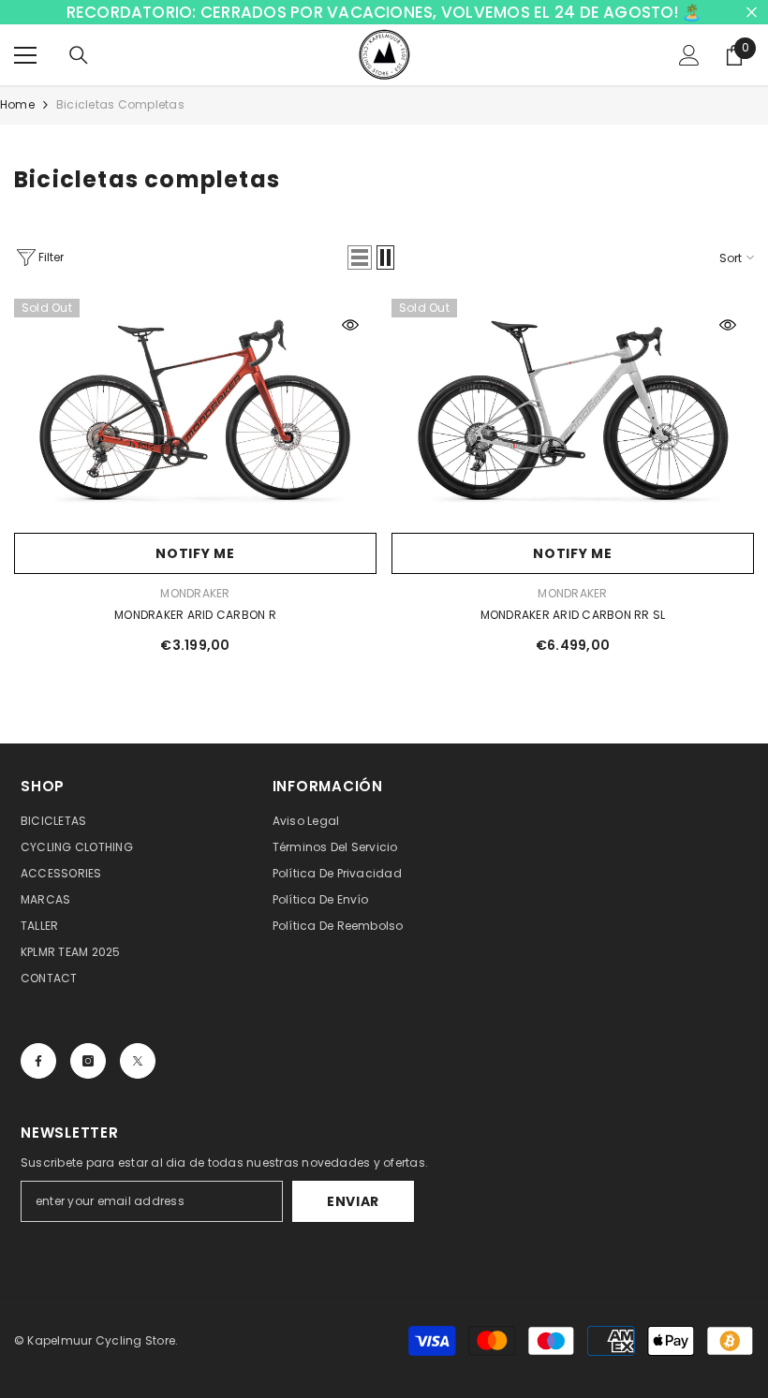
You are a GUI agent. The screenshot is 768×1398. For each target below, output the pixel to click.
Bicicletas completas (120, 104)
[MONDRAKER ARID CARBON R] (195, 411)
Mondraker (194, 593)
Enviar (353, 1201)
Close (752, 13)
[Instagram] (88, 1061)
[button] (359, 257)
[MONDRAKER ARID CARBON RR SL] (572, 411)
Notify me (194, 553)
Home (17, 104)
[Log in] (689, 55)
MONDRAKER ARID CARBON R (195, 615)
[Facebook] (38, 1061)
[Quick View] (350, 325)
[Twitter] (137, 1061)
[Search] (78, 55)
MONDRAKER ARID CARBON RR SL (572, 615)
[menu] (25, 55)
